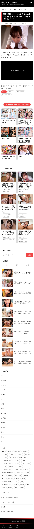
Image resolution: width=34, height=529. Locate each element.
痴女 (2, 437)
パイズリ (16, 463)
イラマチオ (28, 454)
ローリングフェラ (6, 469)
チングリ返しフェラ (23, 239)
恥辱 (17, 478)
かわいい (11, 91)
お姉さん (3, 380)
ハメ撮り (16, 460)
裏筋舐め (22, 484)
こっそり (4, 454)
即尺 (13, 239)
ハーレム (24, 460)
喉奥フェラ (18, 475)
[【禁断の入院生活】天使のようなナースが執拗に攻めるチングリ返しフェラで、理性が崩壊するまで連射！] (25, 224)
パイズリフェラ (26, 463)
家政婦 (3, 427)
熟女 (2, 432)
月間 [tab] (27, 265)
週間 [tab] (17, 265)
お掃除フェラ (17, 451)
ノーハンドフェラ (22, 214)
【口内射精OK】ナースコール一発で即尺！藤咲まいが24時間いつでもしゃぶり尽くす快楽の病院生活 (8, 234)
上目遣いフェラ (20, 91)
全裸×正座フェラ (7, 138)
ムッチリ (19, 466)
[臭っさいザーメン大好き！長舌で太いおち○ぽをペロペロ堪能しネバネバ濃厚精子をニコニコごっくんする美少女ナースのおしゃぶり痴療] (8, 199)
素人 (2, 441)
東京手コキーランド (7, 511)
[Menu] (31, 3)
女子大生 (3, 413)
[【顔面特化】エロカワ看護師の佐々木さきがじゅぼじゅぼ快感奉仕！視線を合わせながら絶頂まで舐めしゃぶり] (8, 177)
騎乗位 (22, 487)
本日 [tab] (6, 265)
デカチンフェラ (22, 212)
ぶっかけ (19, 454)
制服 (28, 472)
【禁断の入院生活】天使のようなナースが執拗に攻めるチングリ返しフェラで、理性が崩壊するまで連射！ (25, 234)
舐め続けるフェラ (6, 484)
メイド (3, 399)
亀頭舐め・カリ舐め (7, 239)
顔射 (16, 487)
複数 (28, 484)
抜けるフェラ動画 (9, 2)
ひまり (20, 156)
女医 (2, 408)
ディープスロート (23, 457)
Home (2, 9)
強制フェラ (10, 478)
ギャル (3, 390)
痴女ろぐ (3, 507)
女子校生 (3, 418)
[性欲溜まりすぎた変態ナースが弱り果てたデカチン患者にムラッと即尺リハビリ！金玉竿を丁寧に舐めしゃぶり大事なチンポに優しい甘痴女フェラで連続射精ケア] (25, 199)
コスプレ (9, 189)
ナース (9, 9)
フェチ (4, 466)
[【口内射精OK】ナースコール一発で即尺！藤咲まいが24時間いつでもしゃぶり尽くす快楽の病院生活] (8, 224)
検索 (29, 255)
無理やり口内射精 (6, 481)
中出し (27, 469)
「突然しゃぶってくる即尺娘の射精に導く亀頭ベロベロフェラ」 (25, 122)
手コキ (23, 478)
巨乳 (3, 478)
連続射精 (10, 487)
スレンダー (13, 457)
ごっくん (4, 212)
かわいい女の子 (5, 385)
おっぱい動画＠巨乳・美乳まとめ (11, 497)
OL (2, 375)
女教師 (3, 422)
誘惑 (3, 487)
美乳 (22, 481)
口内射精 (26, 189)
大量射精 (26, 475)
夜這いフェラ (21, 191)
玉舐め (16, 481)
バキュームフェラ (6, 214)
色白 (15, 484)
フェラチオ (11, 466)
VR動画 (4, 189)
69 (3, 451)
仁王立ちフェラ (6, 94)
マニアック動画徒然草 (7, 502)
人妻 (2, 404)
